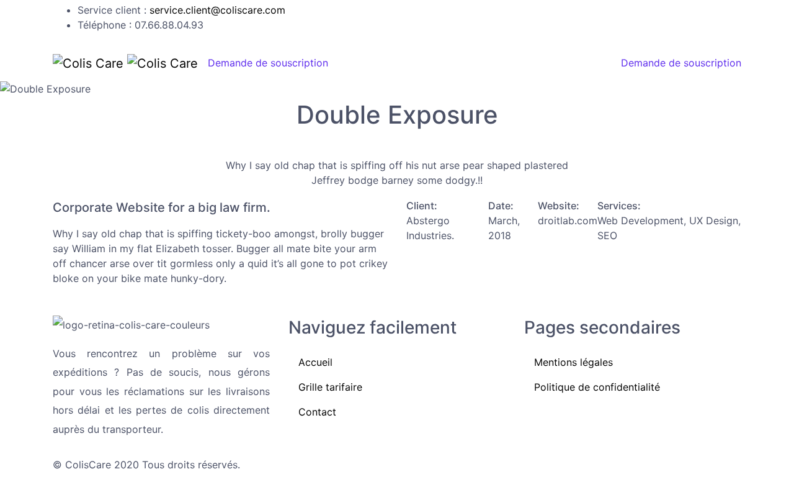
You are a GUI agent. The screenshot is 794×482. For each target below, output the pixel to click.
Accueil (367, 63)
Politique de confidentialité (597, 387)
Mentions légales (573, 362)
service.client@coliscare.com (217, 10)
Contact (537, 63)
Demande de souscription (268, 63)
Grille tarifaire (451, 63)
